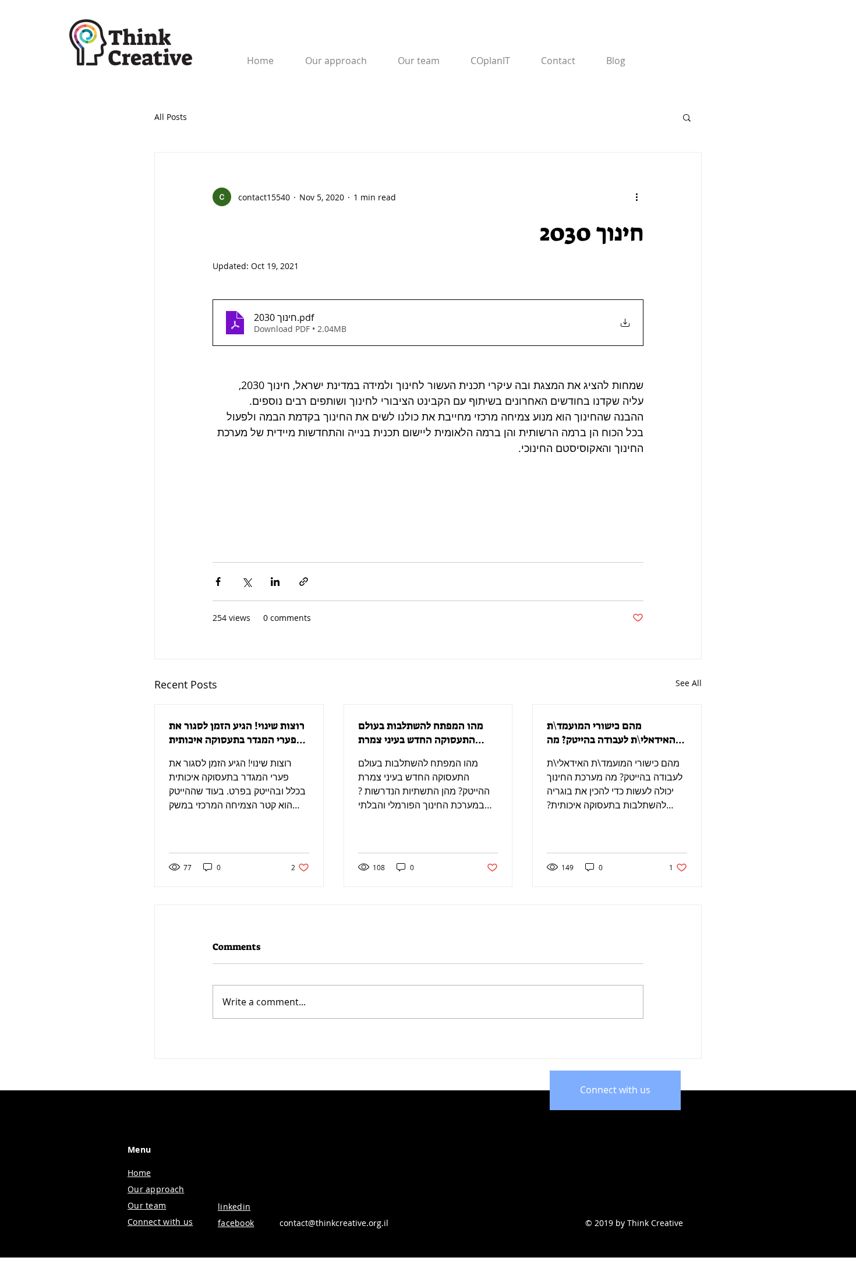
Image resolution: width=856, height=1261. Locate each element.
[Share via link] (303, 581)
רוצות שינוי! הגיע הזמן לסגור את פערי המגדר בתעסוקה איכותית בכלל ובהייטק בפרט (237, 733)
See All (688, 682)
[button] (557, 55)
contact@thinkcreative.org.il (334, 1222)
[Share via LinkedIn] (275, 581)
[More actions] (636, 197)
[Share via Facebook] (218, 581)
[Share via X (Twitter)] (246, 581)
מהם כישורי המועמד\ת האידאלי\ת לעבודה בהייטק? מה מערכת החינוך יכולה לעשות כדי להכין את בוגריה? (612, 733)
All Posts (170, 116)
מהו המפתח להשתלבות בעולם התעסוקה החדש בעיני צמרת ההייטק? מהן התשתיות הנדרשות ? (425, 733)
